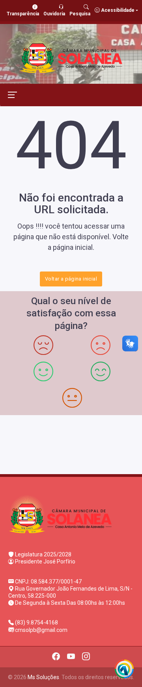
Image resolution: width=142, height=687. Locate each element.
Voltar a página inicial (71, 279)
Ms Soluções (43, 677)
